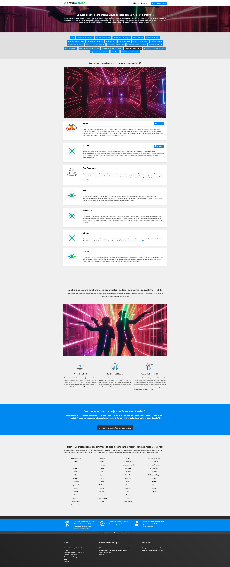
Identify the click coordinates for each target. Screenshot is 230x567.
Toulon (154, 481)
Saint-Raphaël (154, 461)
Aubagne (76, 468)
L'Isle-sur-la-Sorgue (128, 461)
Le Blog (137, 3)
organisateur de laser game (133, 48)
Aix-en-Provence (76, 458)
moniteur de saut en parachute (136, 45)
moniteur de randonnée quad (116, 45)
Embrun (102, 461)
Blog (65, 559)
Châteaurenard (76, 501)
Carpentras (76, 491)
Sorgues (154, 478)
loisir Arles (101, 554)
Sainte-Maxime (128, 501)
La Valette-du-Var (102, 498)
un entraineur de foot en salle (130, 52)
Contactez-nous (68, 561)
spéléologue (115, 52)
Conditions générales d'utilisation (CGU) (74, 552)
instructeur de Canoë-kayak (76, 41)
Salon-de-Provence (154, 465)
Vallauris (154, 485)
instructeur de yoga (124, 41)
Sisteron (154, 471)
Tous (72, 38)
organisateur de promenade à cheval (154, 48)
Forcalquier (102, 465)
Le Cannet (102, 501)
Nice (128, 491)
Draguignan (102, 458)
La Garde (101, 491)
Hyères (102, 478)
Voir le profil (159, 124)
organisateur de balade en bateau (112, 48)
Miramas (128, 485)
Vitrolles (154, 491)
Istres (102, 481)
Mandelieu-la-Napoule (128, 465)
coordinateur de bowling (103, 38)
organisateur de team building (100, 52)
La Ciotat (102, 485)
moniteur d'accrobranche (140, 41)
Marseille (128, 475)
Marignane (128, 471)
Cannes (76, 488)
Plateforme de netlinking (70, 557)
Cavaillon (76, 498)
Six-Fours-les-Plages (154, 475)
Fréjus (102, 468)
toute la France (83, 387)
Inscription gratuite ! (159, 3)
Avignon (76, 471)
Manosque (128, 468)
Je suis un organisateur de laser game (115, 428)
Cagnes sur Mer (75, 485)
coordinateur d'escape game (121, 38)
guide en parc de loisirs (152, 38)
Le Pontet (128, 458)
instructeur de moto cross (95, 41)
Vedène (154, 488)
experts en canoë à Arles (137, 241)
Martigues (128, 478)
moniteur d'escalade (71, 48)
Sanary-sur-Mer (154, 468)
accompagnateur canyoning (85, 38)
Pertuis (128, 498)
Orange (128, 495)
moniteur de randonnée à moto (95, 45)
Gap (102, 471)
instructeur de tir (111, 41)
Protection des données (70, 554)
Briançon (76, 478)
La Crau (102, 488)
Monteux (128, 488)
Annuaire (66, 548)
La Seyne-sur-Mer (102, 495)
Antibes (76, 461)
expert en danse (138, 38)
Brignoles (76, 481)
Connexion (145, 3)
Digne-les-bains (75, 505)
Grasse (102, 475)
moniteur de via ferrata (155, 45)
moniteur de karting (156, 41)
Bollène (76, 475)
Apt (76, 465)
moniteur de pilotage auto (75, 45)
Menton (128, 481)
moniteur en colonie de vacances (89, 48)
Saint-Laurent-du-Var (154, 458)
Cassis (76, 495)
